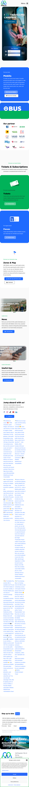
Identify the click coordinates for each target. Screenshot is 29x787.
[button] (26, 760)
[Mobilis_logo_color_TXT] (3, 3)
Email (15, 726)
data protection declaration (7, 731)
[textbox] (14, 51)
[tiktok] (10, 412)
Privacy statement (17, 784)
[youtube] (13, 412)
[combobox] (14, 51)
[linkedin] (16, 412)
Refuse (14, 778)
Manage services (5, 770)
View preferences (14, 781)
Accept (14, 774)
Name (9, 726)
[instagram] (7, 412)
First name (4, 726)
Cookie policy (10, 784)
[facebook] (4, 412)
